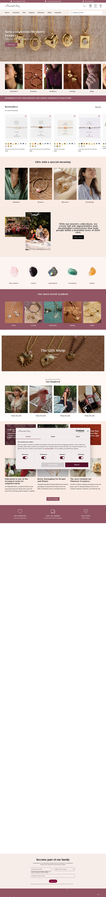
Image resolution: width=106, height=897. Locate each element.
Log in (91, 6)
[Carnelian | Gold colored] (8, 146)
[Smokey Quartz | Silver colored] (6, 146)
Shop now (11, 44)
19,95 (79, 151)
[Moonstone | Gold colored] (13, 144)
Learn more (78, 237)
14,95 (6, 151)
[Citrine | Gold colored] (8, 144)
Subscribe (53, 881)
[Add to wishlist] (25, 116)
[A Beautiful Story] (14, 6)
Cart (101, 6)
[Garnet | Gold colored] (11, 144)
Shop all (98, 107)
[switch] (43, 457)
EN (84, 6)
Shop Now (53, 357)
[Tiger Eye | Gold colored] (16, 144)
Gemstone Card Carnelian (59, 149)
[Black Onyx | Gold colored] (11, 146)
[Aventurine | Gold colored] (6, 144)
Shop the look (16, 415)
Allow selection (52, 464)
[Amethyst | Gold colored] (104, 144)
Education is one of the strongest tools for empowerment (16, 481)
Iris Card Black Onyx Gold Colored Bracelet (87, 149)
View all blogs (53, 499)
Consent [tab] (28, 436)
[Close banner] (87, 431)
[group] (53, 78)
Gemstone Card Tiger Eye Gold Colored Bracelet (39, 149)
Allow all (76, 464)
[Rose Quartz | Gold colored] (94, 144)
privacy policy (49, 448)
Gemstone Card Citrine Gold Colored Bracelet (15, 149)
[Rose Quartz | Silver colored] (26, 144)
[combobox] (86, 12)
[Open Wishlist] (95, 5)
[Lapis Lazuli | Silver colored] (23, 144)
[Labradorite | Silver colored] (21, 144)
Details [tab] (53, 436)
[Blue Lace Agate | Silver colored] (18, 144)
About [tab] (78, 436)
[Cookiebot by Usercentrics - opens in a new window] (77, 431)
